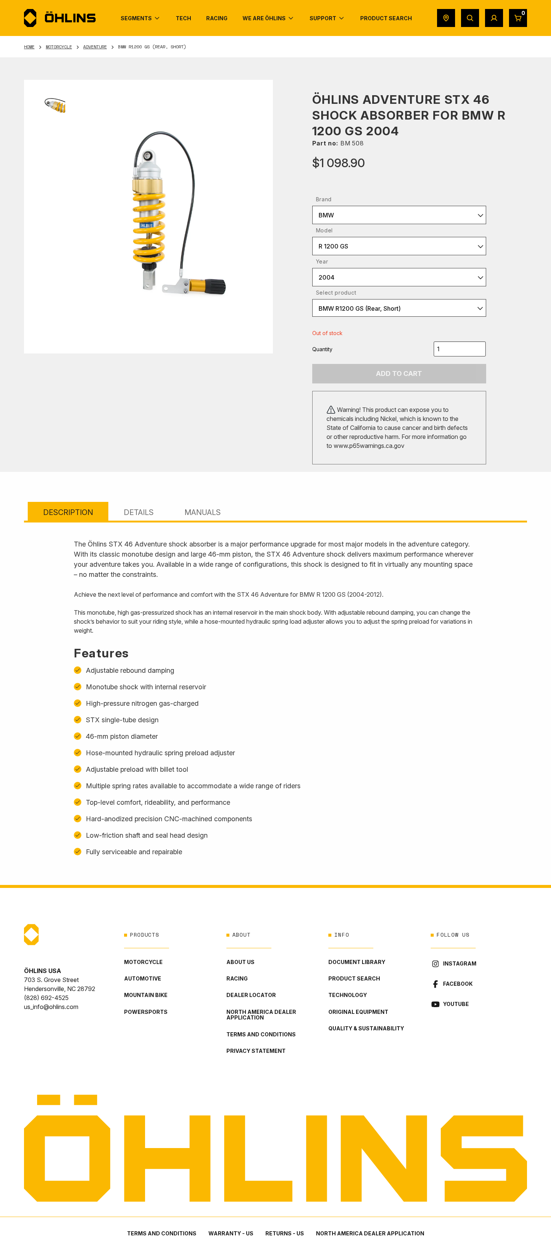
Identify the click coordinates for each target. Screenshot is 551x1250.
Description (68, 512)
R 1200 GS (333, 246)
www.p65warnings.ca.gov (369, 445)
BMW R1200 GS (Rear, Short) (360, 308)
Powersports (146, 1012)
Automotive (142, 978)
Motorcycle (59, 46)
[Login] (494, 18)
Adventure (95, 46)
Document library (356, 962)
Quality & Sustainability (366, 1028)
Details (139, 512)
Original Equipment (358, 1012)
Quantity (322, 349)
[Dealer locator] (446, 18)
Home (29, 46)
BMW (326, 215)
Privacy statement (256, 1051)
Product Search (354, 978)
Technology (347, 995)
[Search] (470, 18)
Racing (237, 978)
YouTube (456, 1004)
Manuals (202, 512)
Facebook (458, 984)
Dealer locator (251, 995)
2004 (326, 277)
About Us (240, 962)
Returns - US (284, 1233)
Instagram (459, 963)
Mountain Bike (146, 995)
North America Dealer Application (261, 1015)
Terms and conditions (261, 1034)
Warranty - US (230, 1233)
